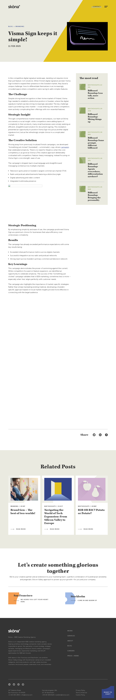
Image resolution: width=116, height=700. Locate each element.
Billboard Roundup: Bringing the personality (94, 196)
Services (71, 636)
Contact (97, 6)
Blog (10, 26)
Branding (20, 26)
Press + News (73, 656)
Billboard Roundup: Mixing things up (95, 118)
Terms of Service (81, 692)
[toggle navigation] (106, 6)
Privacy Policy (80, 690)
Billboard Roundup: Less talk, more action (95, 94)
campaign (65, 147)
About (70, 641)
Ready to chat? (108, 693)
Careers (71, 651)
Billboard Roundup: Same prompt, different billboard (96, 142)
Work (69, 631)
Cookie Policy (80, 695)
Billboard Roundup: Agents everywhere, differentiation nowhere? (95, 170)
